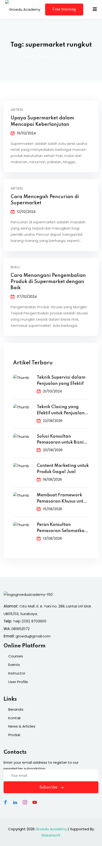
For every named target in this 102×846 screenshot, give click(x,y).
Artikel (17, 109)
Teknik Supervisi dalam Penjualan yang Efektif (61, 380)
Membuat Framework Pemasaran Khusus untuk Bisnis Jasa (62, 499)
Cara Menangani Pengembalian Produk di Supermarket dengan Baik (48, 281)
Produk (14, 734)
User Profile (18, 681)
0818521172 (20, 628)
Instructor (16, 673)
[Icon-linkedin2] (15, 802)
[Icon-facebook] (5, 802)
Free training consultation (64, 11)
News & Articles (21, 726)
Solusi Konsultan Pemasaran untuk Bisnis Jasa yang (61, 440)
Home (28, 56)
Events (14, 664)
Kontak (14, 717)
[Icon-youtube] (34, 802)
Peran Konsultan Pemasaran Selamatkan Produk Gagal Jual (62, 528)
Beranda (15, 709)
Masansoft (51, 835)
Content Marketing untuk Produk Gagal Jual (63, 469)
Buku (15, 266)
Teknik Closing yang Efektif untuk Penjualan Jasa (60, 410)
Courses (15, 656)
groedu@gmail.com (33, 636)
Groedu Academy (51, 828)
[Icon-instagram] (25, 802)
